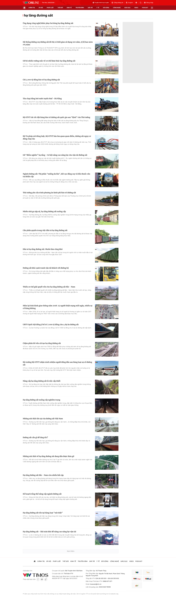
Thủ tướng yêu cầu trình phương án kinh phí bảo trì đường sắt (49, 193)
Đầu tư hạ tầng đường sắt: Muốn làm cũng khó (43, 249)
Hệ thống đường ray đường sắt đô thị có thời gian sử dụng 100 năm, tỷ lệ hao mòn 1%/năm (58, 43)
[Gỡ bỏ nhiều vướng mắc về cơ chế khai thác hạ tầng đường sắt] (106, 67)
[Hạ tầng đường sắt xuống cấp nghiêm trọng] (106, 406)
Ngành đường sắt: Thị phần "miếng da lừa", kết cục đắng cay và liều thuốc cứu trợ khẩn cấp (56, 175)
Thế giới (60, 7)
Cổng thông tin (118, 2)
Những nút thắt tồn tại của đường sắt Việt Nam (43, 418)
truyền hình (79, 7)
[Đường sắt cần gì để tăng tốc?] (106, 443)
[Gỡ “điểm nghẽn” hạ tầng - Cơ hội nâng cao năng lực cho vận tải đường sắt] (106, 161)
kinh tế (69, 7)
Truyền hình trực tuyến (102, 2)
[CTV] (137, 578)
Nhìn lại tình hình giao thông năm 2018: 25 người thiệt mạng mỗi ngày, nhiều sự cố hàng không (57, 307)
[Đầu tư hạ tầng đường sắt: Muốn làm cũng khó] (106, 255)
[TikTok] (45, 579)
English (130, 2)
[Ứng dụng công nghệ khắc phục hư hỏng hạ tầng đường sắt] (106, 29)
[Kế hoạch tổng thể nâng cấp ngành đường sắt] (106, 500)
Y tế (97, 7)
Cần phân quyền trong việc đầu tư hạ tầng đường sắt (45, 230)
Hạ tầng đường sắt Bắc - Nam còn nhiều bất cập (43, 475)
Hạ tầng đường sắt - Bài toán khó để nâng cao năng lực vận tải (49, 532)
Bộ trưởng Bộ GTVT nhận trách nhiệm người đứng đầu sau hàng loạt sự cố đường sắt (57, 363)
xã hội (41, 7)
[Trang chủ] (24, 7)
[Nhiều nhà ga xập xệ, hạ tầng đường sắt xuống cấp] (106, 217)
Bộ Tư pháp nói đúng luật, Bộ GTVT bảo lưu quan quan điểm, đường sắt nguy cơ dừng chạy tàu (57, 137)
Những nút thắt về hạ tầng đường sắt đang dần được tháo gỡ (48, 456)
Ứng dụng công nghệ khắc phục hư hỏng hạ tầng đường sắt (48, 23)
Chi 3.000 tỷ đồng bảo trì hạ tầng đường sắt (41, 80)
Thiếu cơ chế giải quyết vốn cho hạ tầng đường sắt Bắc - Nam (49, 287)
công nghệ (116, 7)
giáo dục (127, 7)
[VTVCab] (148, 578)
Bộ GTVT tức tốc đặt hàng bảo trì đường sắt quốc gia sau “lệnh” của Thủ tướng (56, 117)
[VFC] (137, 572)
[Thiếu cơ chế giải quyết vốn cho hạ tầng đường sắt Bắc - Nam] (106, 292)
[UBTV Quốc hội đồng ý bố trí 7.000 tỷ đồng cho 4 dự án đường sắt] (106, 330)
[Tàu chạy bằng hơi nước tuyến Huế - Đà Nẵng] (106, 104)
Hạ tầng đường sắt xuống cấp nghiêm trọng (41, 400)
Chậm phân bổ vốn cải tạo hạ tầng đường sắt (42, 343)
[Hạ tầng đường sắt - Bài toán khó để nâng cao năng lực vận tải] (106, 537)
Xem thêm (70, 551)
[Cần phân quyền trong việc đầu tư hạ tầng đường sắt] (106, 236)
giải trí (90, 7)
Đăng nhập (149, 2)
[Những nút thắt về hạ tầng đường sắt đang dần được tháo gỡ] (106, 462)
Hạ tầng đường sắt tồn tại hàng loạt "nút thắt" (43, 513)
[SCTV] (137, 585)
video (136, 7)
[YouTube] (41, 579)
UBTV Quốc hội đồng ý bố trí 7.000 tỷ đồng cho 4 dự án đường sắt (51, 324)
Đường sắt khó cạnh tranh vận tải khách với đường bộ (46, 268)
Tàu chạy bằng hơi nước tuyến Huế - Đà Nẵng (42, 98)
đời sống (106, 7)
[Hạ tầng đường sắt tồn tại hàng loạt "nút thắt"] (106, 518)
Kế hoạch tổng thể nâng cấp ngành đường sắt (42, 494)
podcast (145, 7)
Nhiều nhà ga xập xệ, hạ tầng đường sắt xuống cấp (44, 211)
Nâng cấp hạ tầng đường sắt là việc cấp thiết (41, 381)
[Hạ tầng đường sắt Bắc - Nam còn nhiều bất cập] (106, 481)
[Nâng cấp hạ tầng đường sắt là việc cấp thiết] (106, 387)
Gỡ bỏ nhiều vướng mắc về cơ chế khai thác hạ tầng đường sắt (49, 61)
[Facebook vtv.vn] (137, 3)
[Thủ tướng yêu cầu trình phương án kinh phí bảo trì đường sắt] (106, 198)
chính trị (32, 7)
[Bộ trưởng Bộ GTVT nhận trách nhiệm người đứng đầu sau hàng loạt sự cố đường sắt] (106, 368)
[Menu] (152, 7)
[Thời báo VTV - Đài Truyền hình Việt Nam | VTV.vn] (31, 3)
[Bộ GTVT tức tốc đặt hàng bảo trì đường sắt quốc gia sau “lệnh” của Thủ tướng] (106, 123)
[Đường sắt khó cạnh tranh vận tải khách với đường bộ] (106, 274)
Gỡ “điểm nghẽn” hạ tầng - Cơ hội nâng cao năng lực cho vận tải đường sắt (55, 155)
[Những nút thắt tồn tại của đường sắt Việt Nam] (106, 424)
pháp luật (50, 7)
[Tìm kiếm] (141, 3)
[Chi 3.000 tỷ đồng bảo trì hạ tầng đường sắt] (106, 85)
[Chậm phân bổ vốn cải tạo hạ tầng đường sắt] (106, 349)
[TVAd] (148, 572)
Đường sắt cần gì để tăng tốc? (35, 437)
